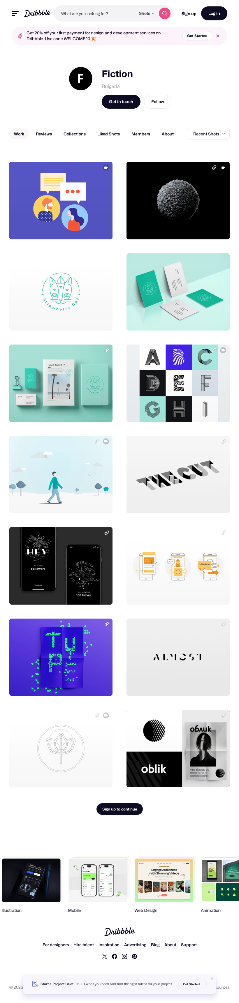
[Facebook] (114, 956)
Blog (155, 944)
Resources (220, 987)
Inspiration (109, 944)
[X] (104, 956)
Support (189, 944)
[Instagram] (124, 956)
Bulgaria (111, 86)
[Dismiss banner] (212, 978)
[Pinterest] (134, 956)
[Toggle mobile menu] (15, 13)
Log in (214, 13)
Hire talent (83, 944)
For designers (56, 944)
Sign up (189, 13)
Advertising (135, 944)
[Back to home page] (37, 13)
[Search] (165, 13)
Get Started (197, 35)
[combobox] (95, 13)
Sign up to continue (119, 809)
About (170, 944)
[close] (217, 35)
